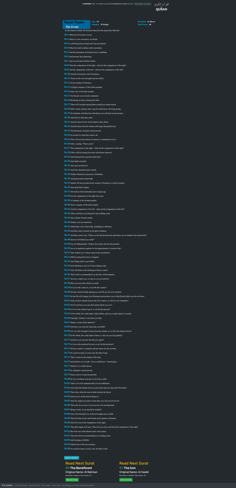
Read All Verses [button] (72, 480)
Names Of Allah (34, 485)
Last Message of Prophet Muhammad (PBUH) (78, 485)
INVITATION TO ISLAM (142, 4)
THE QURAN (6, 485)
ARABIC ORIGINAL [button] (71, 458)
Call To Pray (56, 485)
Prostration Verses (21, 485)
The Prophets (45, 485)
